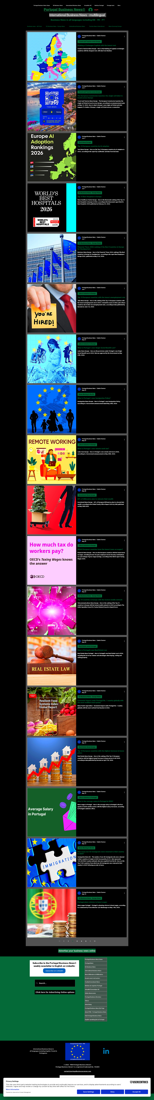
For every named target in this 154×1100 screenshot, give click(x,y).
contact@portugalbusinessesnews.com (77, 1071)
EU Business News (90, 967)
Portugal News (89, 963)
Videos (87, 1001)
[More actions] (125, 36)
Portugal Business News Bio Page (94, 1008)
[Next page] (90, 941)
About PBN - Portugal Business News (95, 1012)
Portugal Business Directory (93, 997)
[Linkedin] (106, 1051)
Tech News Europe (85, 142)
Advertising (88, 1004)
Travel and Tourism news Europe (89, 41)
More (110, 26)
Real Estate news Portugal (87, 646)
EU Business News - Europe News (55, 26)
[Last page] (95, 941)
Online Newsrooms (90, 993)
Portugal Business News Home (94, 959)
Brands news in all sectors (92, 978)
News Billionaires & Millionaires (94, 974)
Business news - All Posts (34, 26)
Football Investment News (92, 982)
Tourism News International (96, 26)
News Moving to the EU (86, 394)
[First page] (59, 941)
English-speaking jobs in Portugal (94, 1019)
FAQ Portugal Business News (93, 1016)
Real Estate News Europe (87, 747)
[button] (73, 5)
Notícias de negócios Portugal (93, 985)
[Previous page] (64, 941)
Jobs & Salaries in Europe (87, 293)
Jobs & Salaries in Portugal (88, 797)
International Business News (77, 26)
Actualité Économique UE (92, 989)
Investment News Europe (87, 495)
